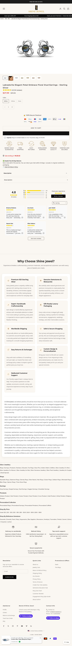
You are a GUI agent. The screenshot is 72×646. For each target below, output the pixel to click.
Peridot (59, 519)
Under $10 (3, 512)
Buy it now (36, 133)
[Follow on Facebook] (4, 626)
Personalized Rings (5, 505)
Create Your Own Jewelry (40, 585)
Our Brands (36, 576)
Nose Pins (37, 467)
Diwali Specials (5, 472)
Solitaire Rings (57, 479)
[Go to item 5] (27, 78)
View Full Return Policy (11, 167)
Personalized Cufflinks (45, 505)
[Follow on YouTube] (22, 626)
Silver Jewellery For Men (62, 467)
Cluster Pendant (23, 496)
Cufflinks (52, 467)
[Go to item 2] (10, 78)
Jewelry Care (36, 567)
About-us (35, 564)
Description (7, 173)
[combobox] (59, 203)
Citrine (69, 519)
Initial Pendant (51, 496)
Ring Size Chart (37, 591)
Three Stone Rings (21, 482)
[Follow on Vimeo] (26, 626)
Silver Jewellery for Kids (23, 470)
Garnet (64, 519)
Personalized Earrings (18, 505)
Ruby (17, 519)
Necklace (18, 467)
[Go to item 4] (22, 78)
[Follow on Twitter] (8, 626)
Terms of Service (37, 582)
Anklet (43, 467)
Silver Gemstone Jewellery (38, 470)
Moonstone (40, 519)
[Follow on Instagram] (13, 626)
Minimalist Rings (66, 479)
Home (2, 18)
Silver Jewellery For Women (8, 470)
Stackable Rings (4, 479)
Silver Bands (32, 479)
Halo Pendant (14, 496)
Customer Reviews (38, 593)
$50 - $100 (23, 512)
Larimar (9, 522)
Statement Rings (14, 479)
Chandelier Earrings (43, 489)
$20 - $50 (7, 18)
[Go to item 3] (16, 78)
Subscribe (9, 577)
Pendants (12, 467)
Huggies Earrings (32, 489)
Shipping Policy (37, 573)
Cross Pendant (42, 496)
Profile (4, 609)
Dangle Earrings (13, 489)
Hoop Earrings (4, 489)
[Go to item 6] (33, 78)
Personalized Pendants (31, 505)
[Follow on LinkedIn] (31, 626)
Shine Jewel (10, 402)
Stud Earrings (23, 489)
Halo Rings (40, 479)
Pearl (13, 519)
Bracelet (24, 467)
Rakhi (47, 467)
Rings (1, 467)
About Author (37, 599)
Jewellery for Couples (65, 470)
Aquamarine (23, 519)
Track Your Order (8, 618)
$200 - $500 (38, 512)
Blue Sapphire (32, 519)
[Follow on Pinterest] (17, 626)
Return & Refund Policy (39, 570)
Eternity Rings (24, 479)
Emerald (8, 519)
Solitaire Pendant (4, 496)
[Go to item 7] (39, 78)
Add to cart (36, 128)
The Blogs (58, 567)
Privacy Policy (37, 579)
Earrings (6, 467)
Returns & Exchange (9, 615)
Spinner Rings (11, 482)
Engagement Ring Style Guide (41, 596)
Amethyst (46, 519)
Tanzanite (2, 519)
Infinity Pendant (61, 496)
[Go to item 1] (5, 78)
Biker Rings (3, 482)
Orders (5, 612)
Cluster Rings (48, 479)
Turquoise (3, 522)
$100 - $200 (30, 512)
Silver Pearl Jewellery (52, 470)
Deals (56, 564)
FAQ (4, 621)
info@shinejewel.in (55, 611)
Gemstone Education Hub (40, 588)
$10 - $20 (9, 512)
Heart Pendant (33, 496)
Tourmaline (53, 519)
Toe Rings (31, 467)
